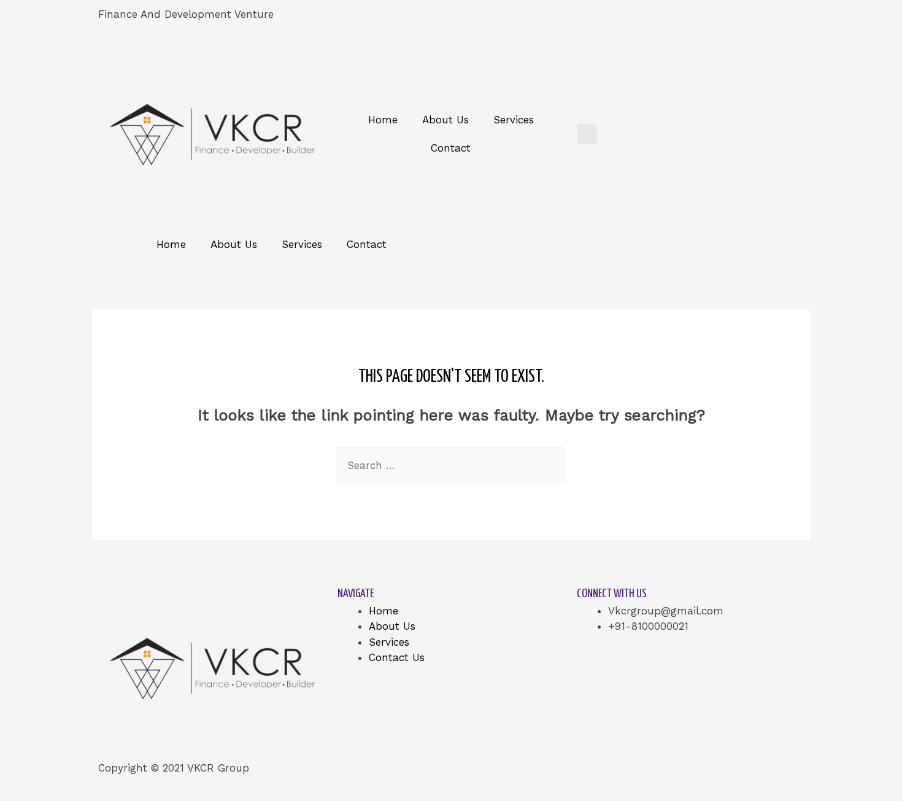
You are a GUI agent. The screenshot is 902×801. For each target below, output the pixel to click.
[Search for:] (451, 465)
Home (383, 120)
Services (513, 120)
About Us (445, 120)
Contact (451, 148)
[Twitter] (541, 21)
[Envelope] (749, 21)
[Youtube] (611, 21)
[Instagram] (680, 21)
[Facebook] (472, 21)
